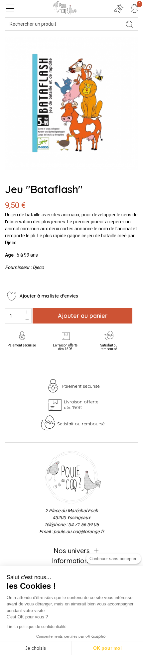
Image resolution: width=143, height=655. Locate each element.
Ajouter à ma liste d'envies (48, 296)
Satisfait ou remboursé (108, 347)
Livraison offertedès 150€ (65, 347)
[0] (134, 8)
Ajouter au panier (82, 316)
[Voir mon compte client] (118, 8)
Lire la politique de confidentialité (37, 626)
